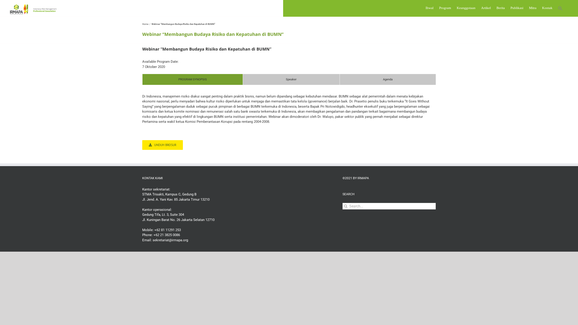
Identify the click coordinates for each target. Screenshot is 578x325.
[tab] (192, 79)
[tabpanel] (289, 111)
